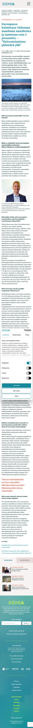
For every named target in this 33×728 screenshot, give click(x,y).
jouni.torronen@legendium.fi (16, 650)
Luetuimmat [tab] (24, 560)
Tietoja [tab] (27, 335)
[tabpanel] (16, 579)
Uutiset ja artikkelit (7, 10)
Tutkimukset (16, 10)
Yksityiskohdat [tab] (16, 335)
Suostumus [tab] (6, 335)
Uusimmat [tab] (8, 560)
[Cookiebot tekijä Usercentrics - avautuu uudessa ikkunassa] (24, 330)
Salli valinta (16, 391)
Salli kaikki (16, 385)
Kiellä (16, 396)
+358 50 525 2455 (16, 651)
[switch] (29, 368)
